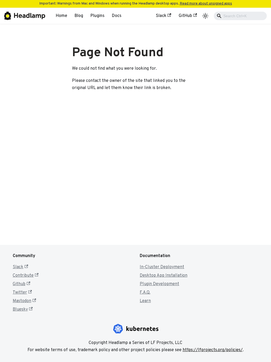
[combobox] (240, 16)
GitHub (185, 16)
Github (19, 284)
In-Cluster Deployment (162, 267)
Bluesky (20, 309)
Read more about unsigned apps (206, 3)
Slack (161, 16)
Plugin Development (159, 284)
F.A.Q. (145, 292)
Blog (79, 16)
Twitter (20, 292)
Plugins (98, 16)
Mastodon (22, 301)
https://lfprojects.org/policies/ (213, 350)
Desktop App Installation (163, 275)
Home (61, 16)
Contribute (23, 275)
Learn (145, 301)
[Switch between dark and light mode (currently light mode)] (205, 16)
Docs (116, 16)
